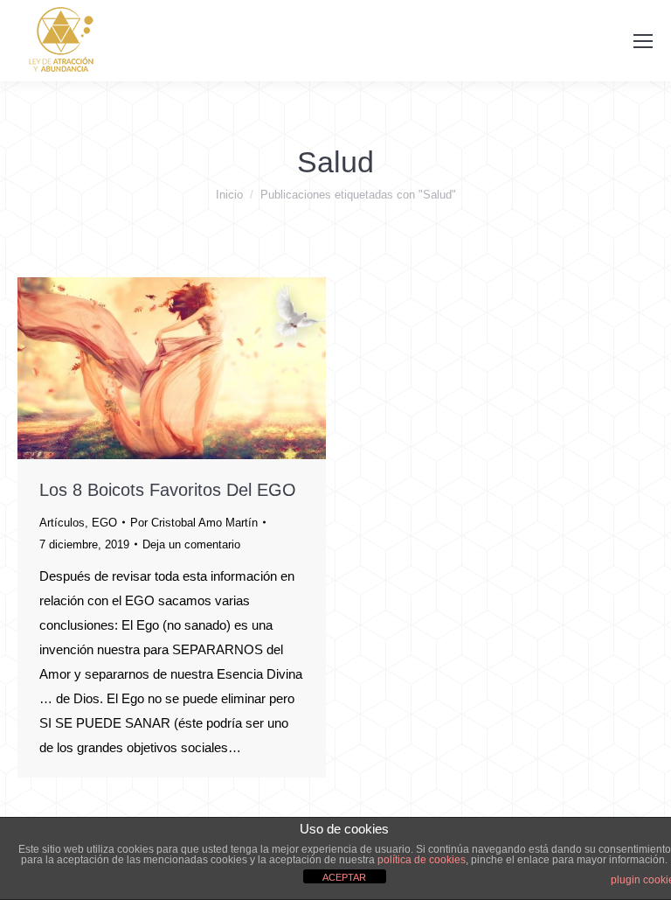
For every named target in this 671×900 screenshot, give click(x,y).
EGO (104, 522)
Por (194, 522)
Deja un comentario (191, 544)
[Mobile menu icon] (643, 41)
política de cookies (421, 860)
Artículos (62, 522)
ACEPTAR (344, 877)
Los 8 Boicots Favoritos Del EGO (167, 489)
